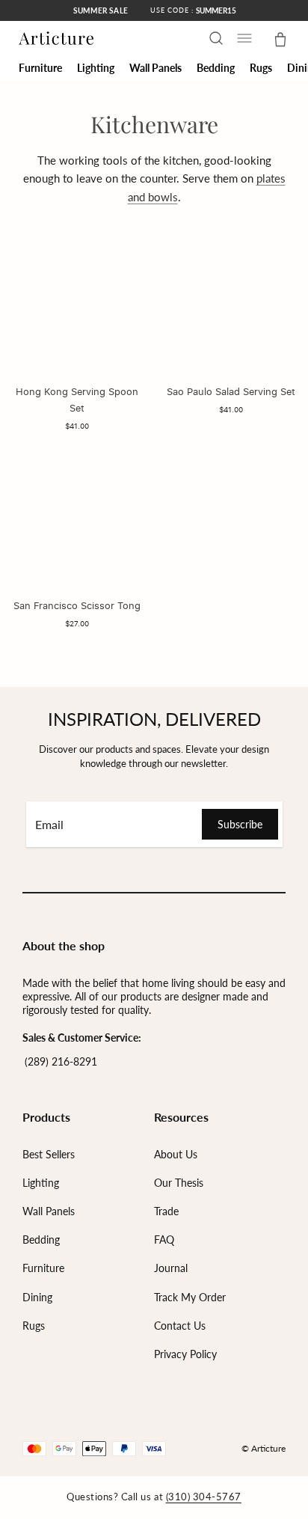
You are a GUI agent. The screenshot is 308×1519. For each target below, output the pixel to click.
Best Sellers (48, 1154)
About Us (175, 1154)
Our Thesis (178, 1182)
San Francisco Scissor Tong (77, 605)
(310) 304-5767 (203, 1497)
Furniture (43, 1268)
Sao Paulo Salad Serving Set (231, 391)
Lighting (40, 1182)
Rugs (33, 1325)
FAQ (164, 1239)
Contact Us (180, 1325)
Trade (166, 1211)
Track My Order (190, 1297)
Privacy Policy (185, 1354)
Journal (171, 1268)
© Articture (263, 1448)
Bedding (41, 1239)
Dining (37, 1297)
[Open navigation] (244, 38)
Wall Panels (48, 1211)
